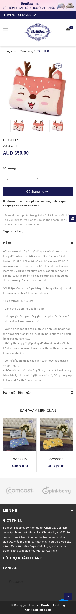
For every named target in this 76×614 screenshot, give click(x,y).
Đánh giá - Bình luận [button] (17, 392)
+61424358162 (26, 14)
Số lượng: (10, 168)
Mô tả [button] (7, 242)
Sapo (47, 609)
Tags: (7, 231)
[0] (68, 30)
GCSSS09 (56, 459)
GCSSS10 (20, 459)
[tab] (38, 242)
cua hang (17, 231)
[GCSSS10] (19, 436)
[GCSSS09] (56, 436)
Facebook (16, 581)
